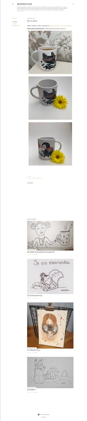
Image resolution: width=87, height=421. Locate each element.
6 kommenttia (35, 254)
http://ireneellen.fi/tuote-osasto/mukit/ (61, 25)
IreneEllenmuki (15, 25)
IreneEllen (24, 4)
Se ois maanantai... (35, 295)
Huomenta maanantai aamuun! (41, 252)
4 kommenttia (35, 298)
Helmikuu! (31, 390)
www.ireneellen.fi (20, 11)
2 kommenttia (35, 352)
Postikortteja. (33, 350)
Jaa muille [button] (14, 18)
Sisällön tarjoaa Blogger (44, 414)
